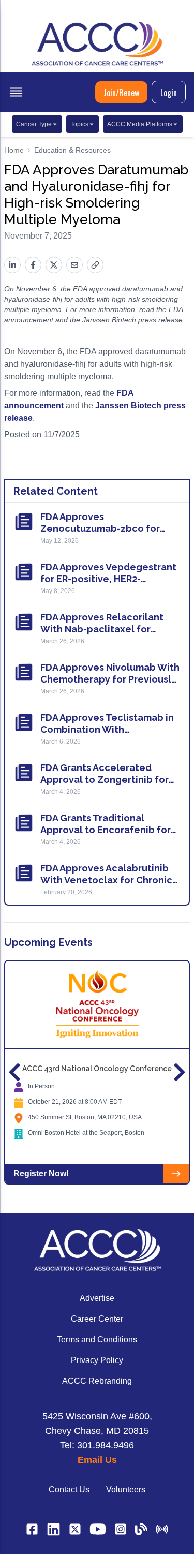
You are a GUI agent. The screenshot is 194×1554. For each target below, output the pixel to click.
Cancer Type (34, 124)
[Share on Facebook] (33, 265)
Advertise (97, 1298)
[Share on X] (54, 265)
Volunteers (125, 1489)
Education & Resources (72, 150)
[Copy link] (95, 265)
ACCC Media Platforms (139, 124)
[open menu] (16, 92)
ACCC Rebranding (97, 1381)
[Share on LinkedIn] (12, 265)
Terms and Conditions (97, 1339)
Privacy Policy (97, 1360)
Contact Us (69, 1489)
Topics (79, 124)
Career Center (97, 1318)
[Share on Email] (74, 265)
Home (14, 150)
